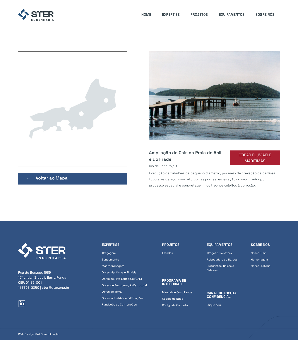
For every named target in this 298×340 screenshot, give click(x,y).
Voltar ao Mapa (52, 178)
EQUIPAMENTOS (232, 14)
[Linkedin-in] (22, 303)
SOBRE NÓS (264, 14)
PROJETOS (199, 14)
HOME (146, 14)
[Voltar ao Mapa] (29, 178)
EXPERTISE (171, 14)
